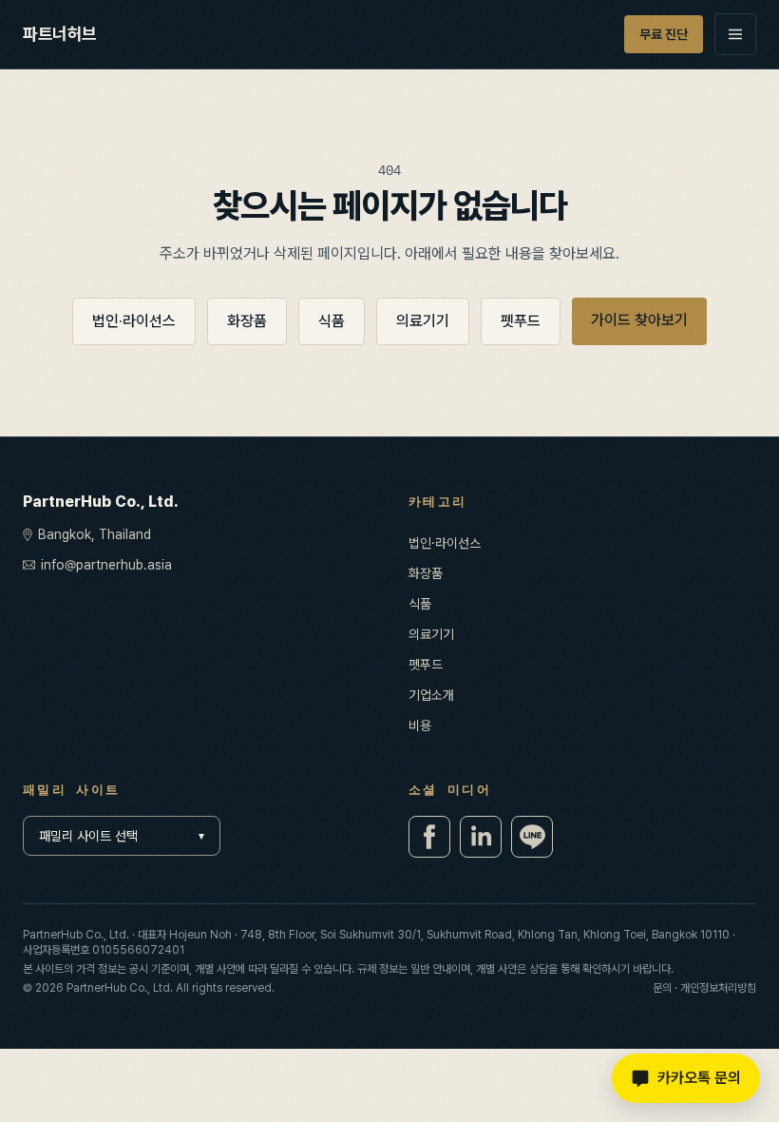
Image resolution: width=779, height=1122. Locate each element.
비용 (419, 725)
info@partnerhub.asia (106, 564)
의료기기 (422, 321)
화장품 (247, 321)
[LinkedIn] (481, 837)
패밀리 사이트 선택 (121, 835)
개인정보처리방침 (718, 988)
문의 (662, 988)
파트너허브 (60, 34)
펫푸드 (521, 321)
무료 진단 (663, 34)
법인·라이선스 (134, 321)
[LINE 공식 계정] (532, 837)
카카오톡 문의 (699, 1078)
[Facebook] (429, 837)
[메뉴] (735, 34)
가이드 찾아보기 (639, 320)
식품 (331, 321)
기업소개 (431, 695)
